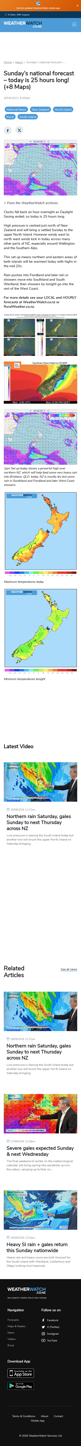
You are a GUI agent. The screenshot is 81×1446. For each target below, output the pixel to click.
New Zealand (40, 110)
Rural (10, 117)
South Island (27, 117)
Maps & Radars (16, 1326)
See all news (69, 969)
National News (16, 110)
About (44, 1416)
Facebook (52, 1320)
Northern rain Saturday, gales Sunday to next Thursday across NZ (39, 822)
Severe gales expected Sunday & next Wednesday (40, 1151)
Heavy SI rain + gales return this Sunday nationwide (37, 1248)
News (19, 62)
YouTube (52, 1340)
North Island (63, 110)
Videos (12, 1339)
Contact (58, 1416)
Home (8, 62)
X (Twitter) (53, 1327)
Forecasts (13, 1320)
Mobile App (37, 1421)
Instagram (53, 1334)
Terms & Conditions (23, 1416)
